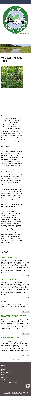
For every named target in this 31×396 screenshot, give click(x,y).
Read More (25, 275)
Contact (3, 379)
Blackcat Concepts (23, 393)
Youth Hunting (5, 377)
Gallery (3, 374)
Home (3, 366)
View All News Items (15, 359)
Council (3, 367)
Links (2, 371)
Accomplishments (6, 372)
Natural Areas (5, 376)
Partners (3, 369)
